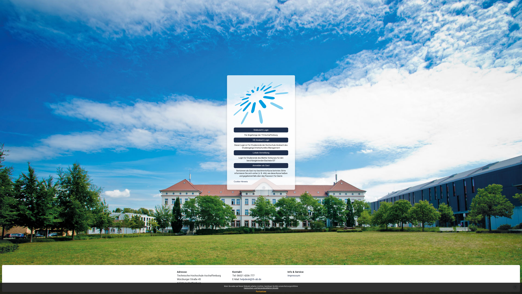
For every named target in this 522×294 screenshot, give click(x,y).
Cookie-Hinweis (241, 181)
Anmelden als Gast (261, 165)
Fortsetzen (261, 291)
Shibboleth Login (261, 130)
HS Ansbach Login (261, 140)
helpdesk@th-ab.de (250, 279)
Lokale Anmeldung (261, 152)
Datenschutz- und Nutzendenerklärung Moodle (261, 288)
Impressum (294, 275)
